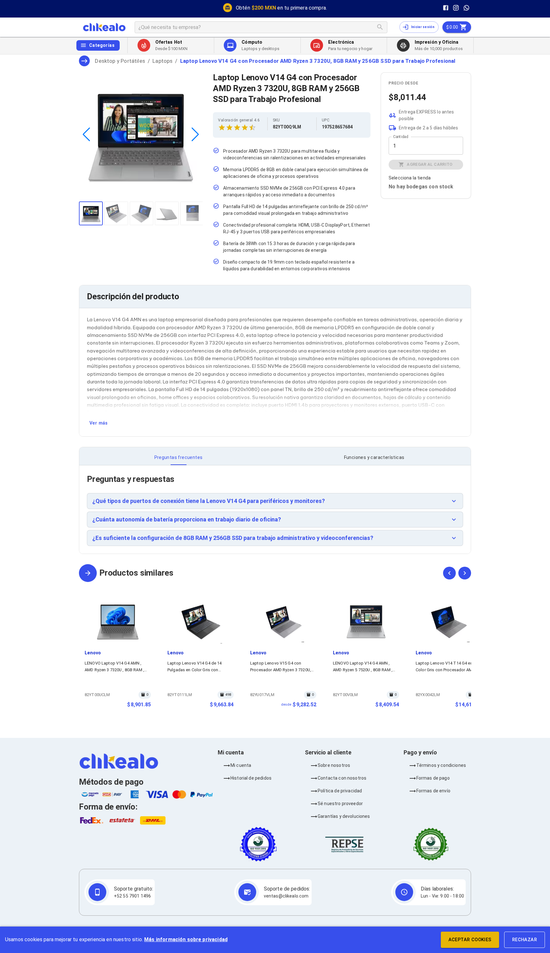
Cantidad (400, 137)
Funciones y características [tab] (374, 457)
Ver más (98, 423)
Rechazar (524, 939)
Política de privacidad (340, 790)
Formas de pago (433, 778)
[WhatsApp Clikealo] (466, 7)
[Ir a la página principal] (104, 27)
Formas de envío (433, 790)
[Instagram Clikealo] (456, 7)
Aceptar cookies (469, 939)
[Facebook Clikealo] (445, 7)
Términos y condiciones (441, 765)
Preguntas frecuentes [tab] (178, 457)
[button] (275, 501)
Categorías (102, 45)
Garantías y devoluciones (344, 816)
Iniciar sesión (422, 27)
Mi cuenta (240, 765)
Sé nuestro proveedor (340, 803)
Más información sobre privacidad (186, 939)
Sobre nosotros (334, 765)
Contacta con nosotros (342, 778)
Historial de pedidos (250, 778)
